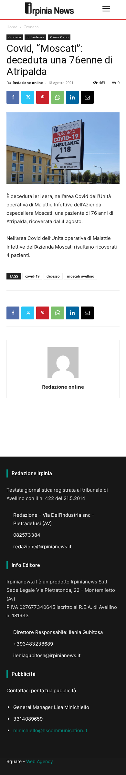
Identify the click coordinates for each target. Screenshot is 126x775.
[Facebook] (12, 97)
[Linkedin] (72, 97)
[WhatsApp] (57, 97)
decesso (53, 276)
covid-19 (32, 276)
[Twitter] (27, 97)
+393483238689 (33, 644)
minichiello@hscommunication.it (50, 730)
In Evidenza (35, 37)
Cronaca (31, 27)
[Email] (87, 97)
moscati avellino (80, 276)
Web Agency (39, 761)
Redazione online (28, 82)
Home (11, 27)
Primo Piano (59, 37)
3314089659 (28, 719)
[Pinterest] (42, 97)
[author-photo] (63, 378)
